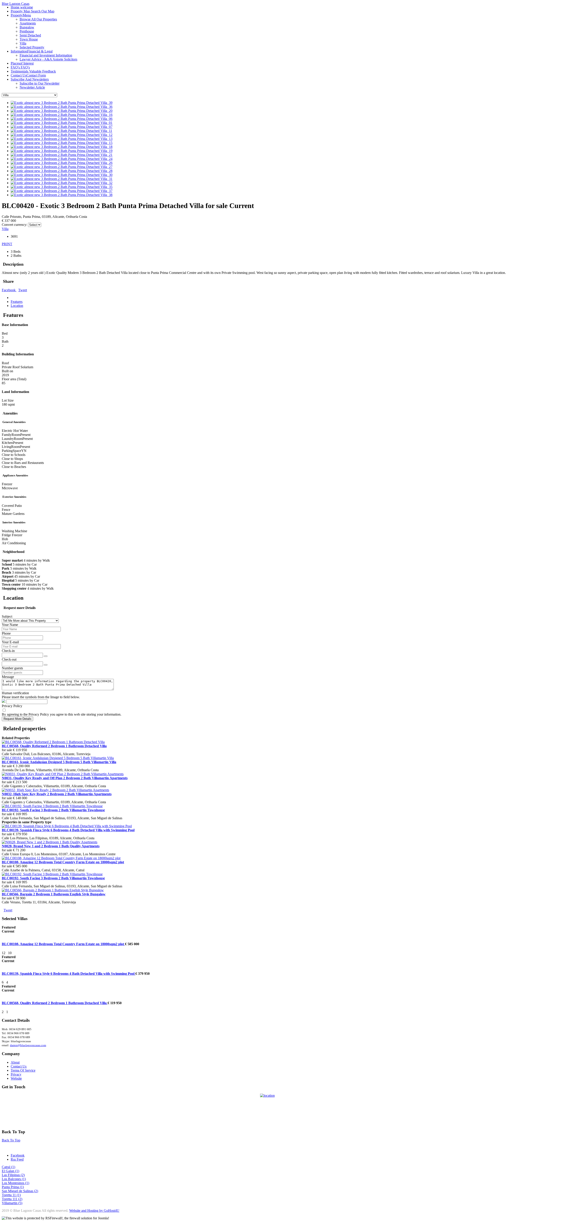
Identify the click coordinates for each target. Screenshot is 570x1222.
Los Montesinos (13, 1183)
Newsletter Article (32, 87)
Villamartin (10, 1203)
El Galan (8, 1171)
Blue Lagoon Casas (15, 4)
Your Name (10, 625)
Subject (7, 616)
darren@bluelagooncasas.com (28, 1045)
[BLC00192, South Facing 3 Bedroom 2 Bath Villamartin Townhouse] (52, 806)
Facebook (9, 290)
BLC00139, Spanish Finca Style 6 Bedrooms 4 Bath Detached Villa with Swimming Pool (68, 973)
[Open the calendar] (45, 656)
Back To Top (11, 1140)
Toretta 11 (9, 1195)
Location (17, 306)
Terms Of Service (23, 1070)
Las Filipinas (11, 1175)
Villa (23, 43)
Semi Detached (30, 35)
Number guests (12, 668)
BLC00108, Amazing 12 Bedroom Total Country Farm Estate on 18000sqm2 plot (63, 944)
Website (16, 1078)
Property (21, 15)
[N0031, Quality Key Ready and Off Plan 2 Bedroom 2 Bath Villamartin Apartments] (63, 774)
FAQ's (20, 67)
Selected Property (32, 47)
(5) (20, 1203)
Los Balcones (12, 1179)
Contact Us (28, 75)
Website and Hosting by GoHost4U (94, 1210)
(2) (23, 1175)
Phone (6, 633)
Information (32, 51)
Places (22, 63)
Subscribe (30, 79)
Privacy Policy (12, 706)
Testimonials (33, 71)
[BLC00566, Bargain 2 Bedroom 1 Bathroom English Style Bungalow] (53, 890)
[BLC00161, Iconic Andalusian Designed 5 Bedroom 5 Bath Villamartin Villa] (58, 758)
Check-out (9, 659)
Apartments (28, 23)
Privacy (16, 1074)
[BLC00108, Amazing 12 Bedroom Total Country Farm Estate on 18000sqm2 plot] (61, 858)
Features (16, 301)
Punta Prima (11, 1187)
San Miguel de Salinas (18, 1191)
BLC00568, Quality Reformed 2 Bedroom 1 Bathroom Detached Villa (55, 1003)
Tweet (22, 290)
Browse (38, 19)
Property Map (32, 11)
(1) (13, 1167)
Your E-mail (10, 642)
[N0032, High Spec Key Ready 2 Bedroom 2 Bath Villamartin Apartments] (55, 790)
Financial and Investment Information (46, 55)
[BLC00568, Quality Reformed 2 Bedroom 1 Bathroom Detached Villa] (53, 742)
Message (8, 677)
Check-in (8, 651)
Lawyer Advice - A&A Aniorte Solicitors (48, 59)
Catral (6, 1167)
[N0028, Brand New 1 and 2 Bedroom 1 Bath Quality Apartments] (49, 842)
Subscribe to (39, 83)
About (15, 1062)
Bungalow (27, 27)
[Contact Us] (285, 1109)
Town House (29, 39)
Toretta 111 (10, 1199)
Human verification (15, 693)
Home (22, 7)
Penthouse (27, 31)
